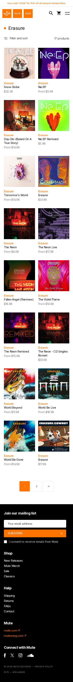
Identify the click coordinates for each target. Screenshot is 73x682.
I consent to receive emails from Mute (33, 541)
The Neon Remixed (16, 351)
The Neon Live (47, 247)
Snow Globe (11, 87)
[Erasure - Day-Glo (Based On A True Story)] (19, 115)
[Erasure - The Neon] (19, 223)
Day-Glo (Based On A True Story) (17, 141)
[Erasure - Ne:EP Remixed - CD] (53, 115)
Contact (9, 611)
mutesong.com (13, 636)
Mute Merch (12, 566)
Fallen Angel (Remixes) (18, 299)
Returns (9, 601)
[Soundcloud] (30, 656)
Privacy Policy (44, 666)
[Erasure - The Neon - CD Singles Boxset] (53, 327)
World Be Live (47, 407)
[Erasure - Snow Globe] (19, 63)
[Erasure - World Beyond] (19, 383)
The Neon (10, 247)
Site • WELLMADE (14, 672)
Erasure (9, 83)
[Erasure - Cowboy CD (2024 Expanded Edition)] (53, 436)
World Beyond (13, 407)
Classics (9, 576)
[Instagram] (20, 656)
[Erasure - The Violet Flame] (53, 275)
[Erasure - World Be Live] (53, 383)
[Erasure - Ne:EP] (53, 63)
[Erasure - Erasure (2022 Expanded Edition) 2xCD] (53, 171)
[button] (51, 13)
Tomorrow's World (16, 195)
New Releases (13, 560)
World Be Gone (13, 459)
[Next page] (48, 486)
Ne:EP (42, 87)
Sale (6, 571)
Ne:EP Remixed (48, 139)
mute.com (10, 630)
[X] (12, 656)
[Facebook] (5, 656)
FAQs (7, 606)
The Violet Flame (49, 299)
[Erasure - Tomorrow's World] (19, 171)
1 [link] (24, 486)
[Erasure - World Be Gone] (19, 436)
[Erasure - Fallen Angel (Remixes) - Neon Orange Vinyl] (19, 275)
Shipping (9, 595)
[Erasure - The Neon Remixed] (19, 327)
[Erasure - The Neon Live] (53, 223)
